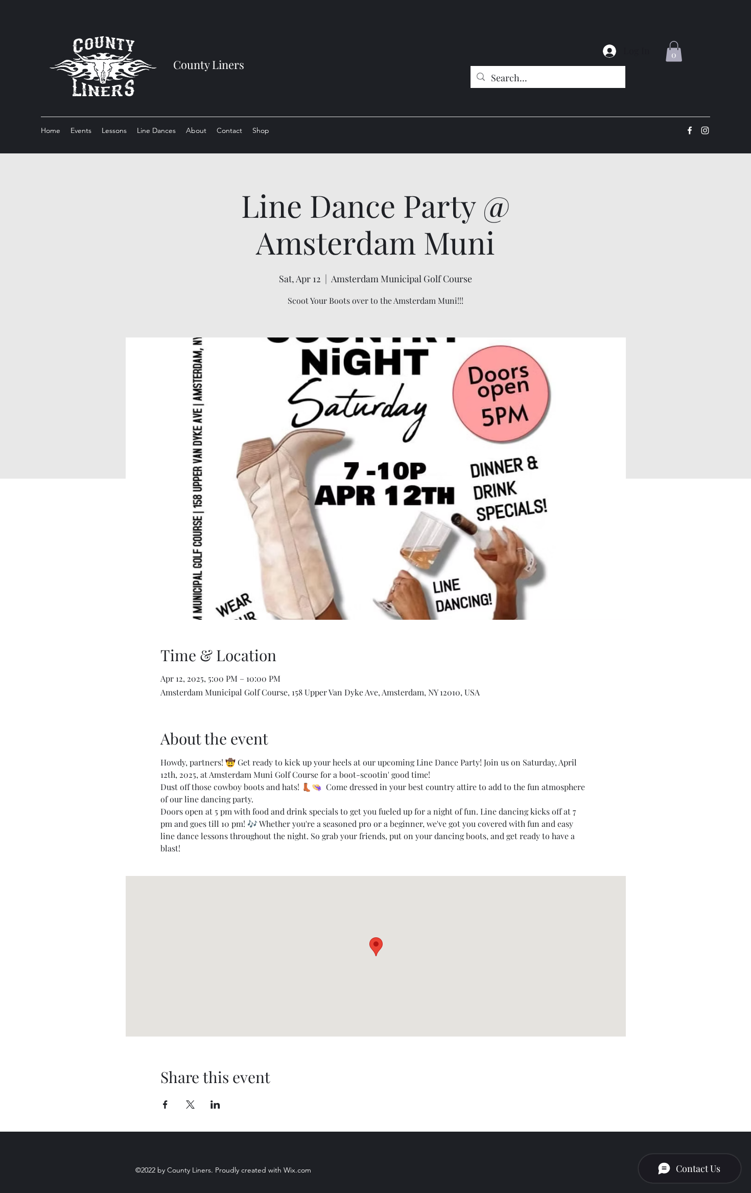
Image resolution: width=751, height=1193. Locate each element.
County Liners (208, 64)
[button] (674, 51)
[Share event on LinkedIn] (215, 1104)
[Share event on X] (190, 1104)
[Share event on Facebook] (165, 1104)
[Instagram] (705, 130)
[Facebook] (690, 130)
